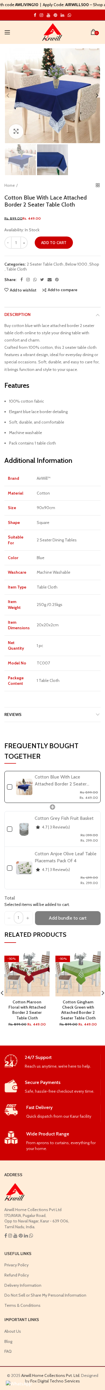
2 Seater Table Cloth (45, 264)
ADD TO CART (53, 242)
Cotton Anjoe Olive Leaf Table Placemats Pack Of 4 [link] (66, 857)
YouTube (48, 15)
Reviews (13, 714)
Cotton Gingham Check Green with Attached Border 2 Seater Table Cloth (78, 1010)
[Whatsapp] (35, 279)
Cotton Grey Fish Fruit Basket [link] (64, 818)
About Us (12, 1331)
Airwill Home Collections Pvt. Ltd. (50, 1375)
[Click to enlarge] (16, 131)
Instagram (35, 15)
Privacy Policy (16, 1265)
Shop (94, 264)
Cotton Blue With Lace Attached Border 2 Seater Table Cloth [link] (61, 781)
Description (17, 314)
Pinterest (55, 15)
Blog (8, 1341)
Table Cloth (16, 269)
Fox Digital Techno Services (55, 1381)
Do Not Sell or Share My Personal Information (45, 1295)
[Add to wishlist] (41, 959)
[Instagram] (28, 279)
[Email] (49, 279)
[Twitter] (42, 279)
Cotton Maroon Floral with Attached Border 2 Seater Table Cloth (27, 1010)
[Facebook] (21, 279)
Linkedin (62, 15)
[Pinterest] (56, 279)
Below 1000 (76, 264)
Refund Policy (16, 1275)
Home (9, 185)
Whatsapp (69, 15)
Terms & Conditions (22, 1305)
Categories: (15, 264)
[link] (24, 787)
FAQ (8, 1351)
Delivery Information (22, 1285)
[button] (9, 918)
